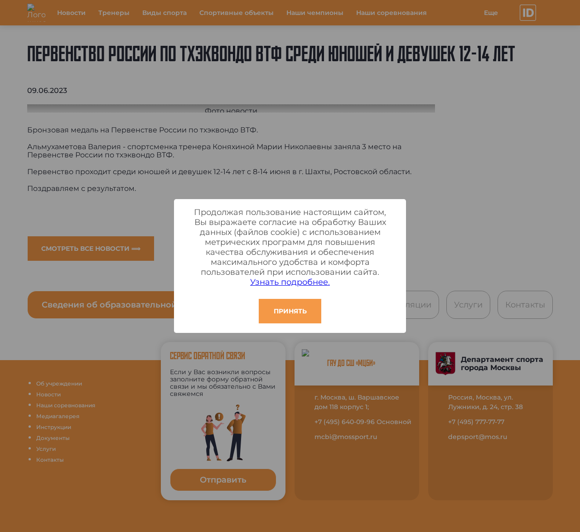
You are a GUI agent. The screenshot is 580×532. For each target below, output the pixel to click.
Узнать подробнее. (290, 282)
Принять (290, 311)
